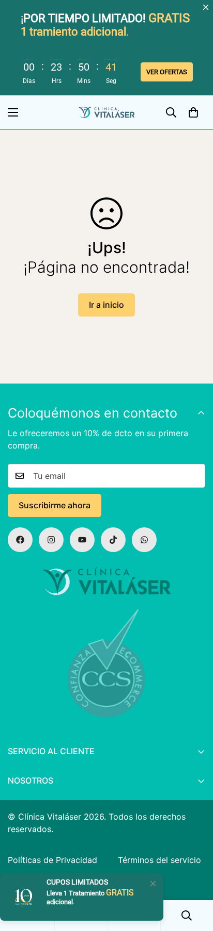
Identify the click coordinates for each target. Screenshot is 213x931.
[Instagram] (51, 539)
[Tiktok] (113, 539)
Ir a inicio (106, 305)
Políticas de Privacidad (52, 860)
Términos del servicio (159, 860)
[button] (193, 112)
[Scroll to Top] (194, 859)
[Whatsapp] (144, 539)
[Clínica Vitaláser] (106, 113)
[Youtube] (82, 539)
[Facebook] (20, 539)
